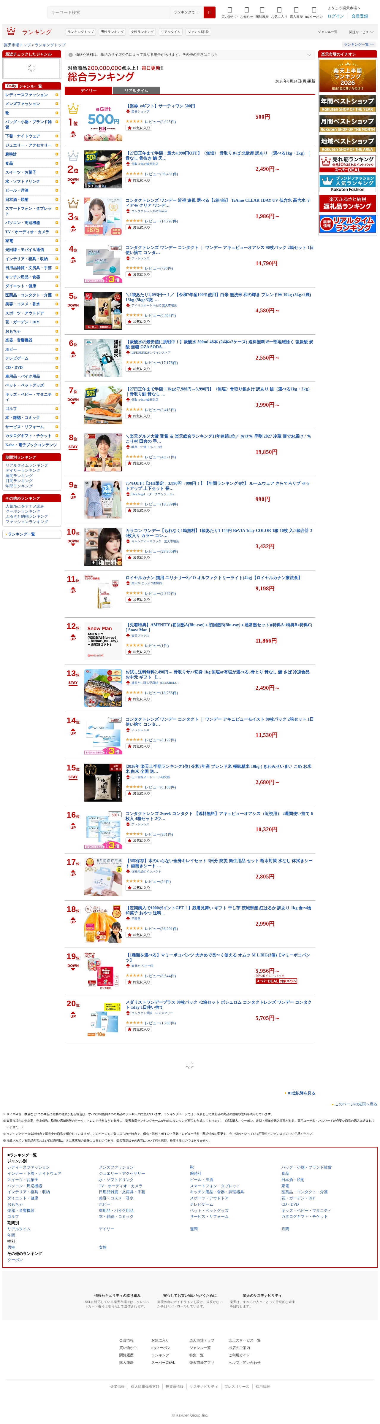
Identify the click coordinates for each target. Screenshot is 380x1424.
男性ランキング (112, 32)
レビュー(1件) (157, 645)
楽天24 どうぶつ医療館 (147, 583)
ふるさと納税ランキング (27, 532)
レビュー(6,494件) (160, 315)
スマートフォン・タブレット (28, 226)
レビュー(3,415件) (160, 410)
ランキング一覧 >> (359, 44)
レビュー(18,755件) (161, 693)
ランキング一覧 (21, 550)
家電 (9, 256)
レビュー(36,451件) (161, 174)
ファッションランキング (27, 537)
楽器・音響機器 (18, 73)
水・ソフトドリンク (22, 197)
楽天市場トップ (17, 45)
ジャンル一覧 (328, 32)
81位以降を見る (301, 1093)
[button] (246, 13)
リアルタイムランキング (27, 481)
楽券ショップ (140, 111)
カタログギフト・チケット (28, 451)
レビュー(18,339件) (161, 504)
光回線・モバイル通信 (24, 265)
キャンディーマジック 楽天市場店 (155, 541)
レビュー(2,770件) (160, 593)
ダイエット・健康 (20, 78)
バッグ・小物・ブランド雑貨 (28, 140)
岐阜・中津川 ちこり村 (147, 447)
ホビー (11, 365)
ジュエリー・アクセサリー (28, 160)
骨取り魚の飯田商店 (145, 164)
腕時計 (11, 170)
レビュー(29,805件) (161, 551)
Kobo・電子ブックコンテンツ (31, 460)
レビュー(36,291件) (161, 928)
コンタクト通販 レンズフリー (152, 1013)
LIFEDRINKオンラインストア (151, 352)
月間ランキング (19, 496)
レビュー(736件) (159, 268)
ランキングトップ (81, 32)
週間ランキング (19, 491)
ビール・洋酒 (16, 206)
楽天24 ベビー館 (142, 965)
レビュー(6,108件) (160, 787)
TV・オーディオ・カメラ (27, 247)
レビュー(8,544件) (160, 976)
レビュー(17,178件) (161, 362)
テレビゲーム (16, 373)
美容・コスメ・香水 (22, 68)
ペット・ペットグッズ (24, 401)
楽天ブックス (140, 635)
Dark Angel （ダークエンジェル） (153, 494)
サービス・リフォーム (24, 442)
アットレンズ (140, 258)
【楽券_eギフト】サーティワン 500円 (160, 106)
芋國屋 (136, 918)
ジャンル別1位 (198, 32)
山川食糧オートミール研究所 (151, 777)
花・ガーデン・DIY (22, 338)
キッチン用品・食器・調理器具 (30, 86)
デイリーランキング (23, 486)
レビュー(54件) (158, 881)
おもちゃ (13, 346)
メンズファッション (22, 119)
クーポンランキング (23, 527)
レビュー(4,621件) (160, 457)
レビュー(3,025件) (160, 122)
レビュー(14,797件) (161, 221)
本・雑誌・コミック (22, 63)
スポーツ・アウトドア (24, 328)
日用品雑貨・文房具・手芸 (28, 283)
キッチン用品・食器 (22, 292)
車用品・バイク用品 (22, 392)
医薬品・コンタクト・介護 (28, 310)
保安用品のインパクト (146, 871)
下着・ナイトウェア (22, 152)
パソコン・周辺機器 (22, 238)
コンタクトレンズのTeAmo (149, 211)
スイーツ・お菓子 (20, 188)
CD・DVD (14, 383)
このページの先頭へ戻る (356, 1104)
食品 (9, 179)
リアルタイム (170, 32)
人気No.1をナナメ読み (25, 521)
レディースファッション (26, 110)
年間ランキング (19, 501)
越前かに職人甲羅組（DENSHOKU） (156, 682)
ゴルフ (11, 424)
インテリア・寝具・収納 (26, 274)
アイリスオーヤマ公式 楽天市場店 (154, 305)
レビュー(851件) (159, 834)
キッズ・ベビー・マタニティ (28, 412)
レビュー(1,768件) (160, 1023)
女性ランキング (142, 32)
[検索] (210, 12)
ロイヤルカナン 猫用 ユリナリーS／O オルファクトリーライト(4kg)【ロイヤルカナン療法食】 (214, 577)
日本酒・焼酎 (16, 215)
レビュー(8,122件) (160, 740)
